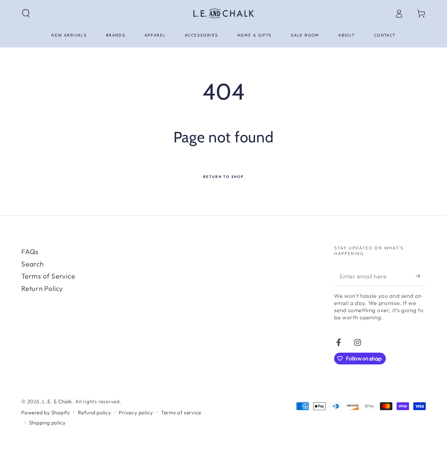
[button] (26, 13)
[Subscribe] (421, 276)
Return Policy (42, 288)
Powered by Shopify (45, 412)
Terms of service (181, 412)
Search (32, 264)
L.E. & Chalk (57, 401)
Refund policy (94, 412)
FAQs (30, 251)
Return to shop (223, 176)
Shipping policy (47, 422)
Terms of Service (48, 276)
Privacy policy (136, 412)
